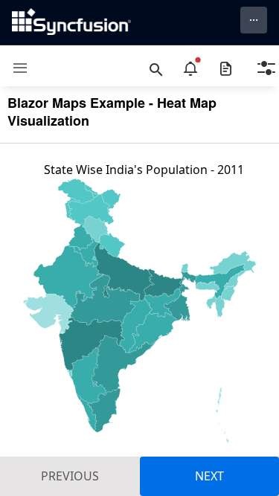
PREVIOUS (70, 476)
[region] (139, 327)
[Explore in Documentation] (226, 68)
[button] (14, 68)
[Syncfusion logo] (71, 21)
